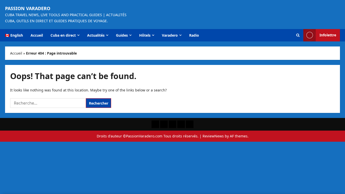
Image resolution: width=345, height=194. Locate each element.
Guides (122, 35)
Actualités (96, 35)
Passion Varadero (27, 8)
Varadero (170, 35)
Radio (194, 35)
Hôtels (145, 35)
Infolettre (327, 35)
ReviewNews (213, 136)
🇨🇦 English (14, 35)
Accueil (37, 35)
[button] (298, 35)
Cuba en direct (63, 35)
